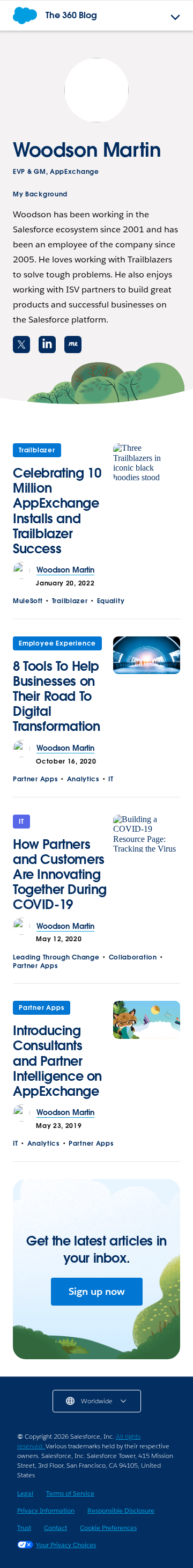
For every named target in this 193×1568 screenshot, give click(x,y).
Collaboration (133, 957)
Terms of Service (70, 1493)
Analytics (83, 779)
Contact (55, 1527)
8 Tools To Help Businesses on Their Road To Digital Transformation (56, 696)
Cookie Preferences (108, 1527)
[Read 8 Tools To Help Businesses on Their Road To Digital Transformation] (146, 688)
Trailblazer (37, 450)
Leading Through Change (56, 957)
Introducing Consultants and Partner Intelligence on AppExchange (57, 1060)
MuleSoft (28, 601)
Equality (111, 601)
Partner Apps (35, 779)
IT (110, 779)
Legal (25, 1493)
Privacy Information (46, 1510)
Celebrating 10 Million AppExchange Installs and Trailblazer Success (57, 510)
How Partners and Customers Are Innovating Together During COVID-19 (60, 874)
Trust (24, 1527)
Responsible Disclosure (120, 1510)
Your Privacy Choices (66, 1544)
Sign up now (97, 1291)
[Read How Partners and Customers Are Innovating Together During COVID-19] (146, 866)
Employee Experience (57, 643)
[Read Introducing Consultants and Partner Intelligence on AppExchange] (146, 1052)
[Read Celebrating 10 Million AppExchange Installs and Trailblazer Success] (146, 502)
